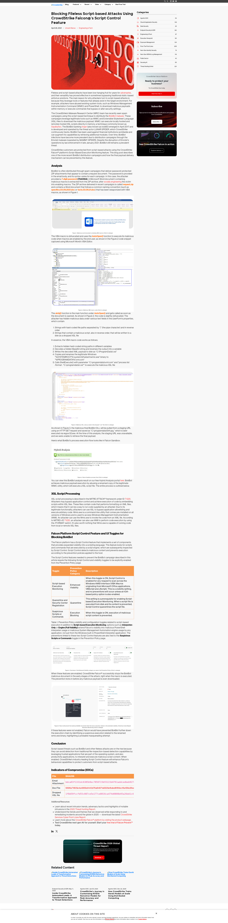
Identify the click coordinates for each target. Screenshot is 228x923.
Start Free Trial (120, 4)
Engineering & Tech (86, 28)
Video (97, 4)
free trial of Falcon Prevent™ (119, 822)
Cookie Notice (142, 919)
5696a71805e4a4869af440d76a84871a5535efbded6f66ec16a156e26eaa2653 (103, 788)
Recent (87, 4)
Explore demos (156, 150)
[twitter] (167, 1)
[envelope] (176, 1)
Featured (76, 4)
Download (98, 857)
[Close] (156, 913)
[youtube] (173, 1)
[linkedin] (171, 1)
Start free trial (156, 94)
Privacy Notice (109, 919)
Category (108, 4)
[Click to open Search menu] (165, 1)
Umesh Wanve (70, 28)
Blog (67, 4)
